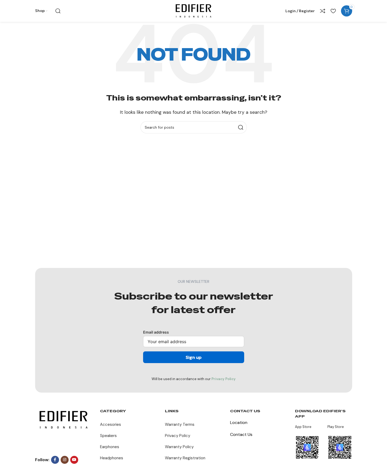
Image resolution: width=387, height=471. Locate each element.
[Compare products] (322, 11)
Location (238, 422)
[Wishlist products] (333, 11)
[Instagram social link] (65, 460)
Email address (156, 332)
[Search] (58, 11)
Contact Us (241, 434)
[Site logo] (193, 10)
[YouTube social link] (74, 460)
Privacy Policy (223, 379)
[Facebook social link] (55, 460)
